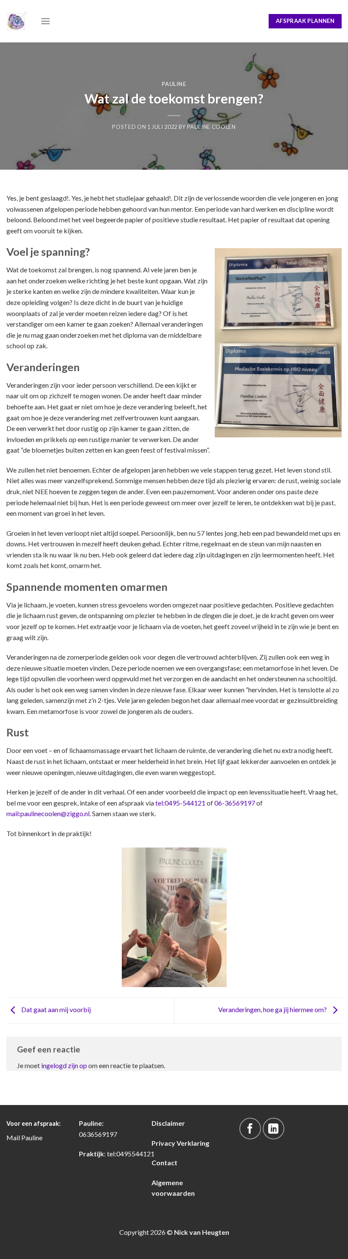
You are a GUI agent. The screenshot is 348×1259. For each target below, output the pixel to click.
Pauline (174, 84)
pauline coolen (211, 126)
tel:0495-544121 (180, 803)
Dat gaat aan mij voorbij (55, 1009)
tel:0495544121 (130, 1154)
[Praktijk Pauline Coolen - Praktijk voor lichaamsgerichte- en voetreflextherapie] (17, 21)
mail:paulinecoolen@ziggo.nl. (49, 813)
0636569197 (98, 1134)
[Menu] (45, 21)
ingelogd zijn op (64, 1065)
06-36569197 (234, 803)
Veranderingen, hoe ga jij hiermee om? (273, 1009)
